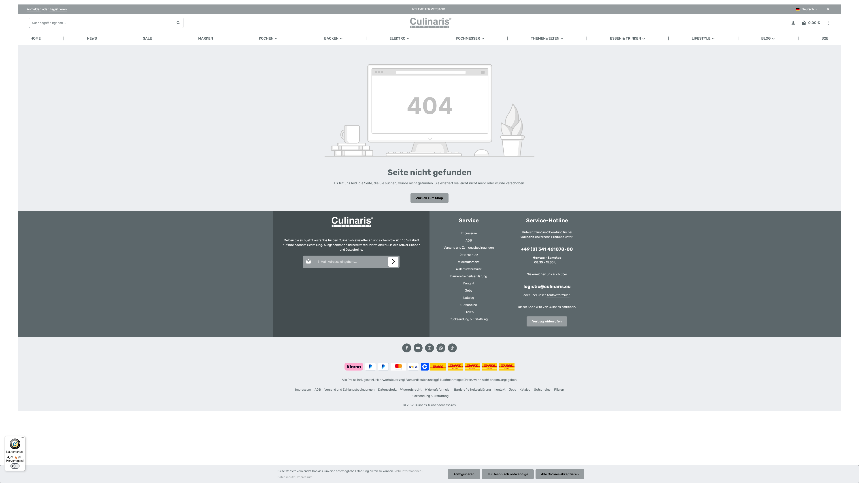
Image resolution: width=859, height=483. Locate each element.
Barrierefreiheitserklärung (468, 276)
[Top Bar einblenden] (828, 23)
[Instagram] (429, 347)
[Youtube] (418, 347)
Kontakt (468, 283)
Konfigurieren (463, 474)
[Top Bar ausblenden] (828, 9)
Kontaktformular (558, 295)
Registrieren (58, 9)
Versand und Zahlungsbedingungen (469, 248)
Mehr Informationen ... (409, 471)
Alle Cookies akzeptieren (560, 474)
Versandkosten (416, 380)
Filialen (469, 312)
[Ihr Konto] (793, 23)
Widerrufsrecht (468, 262)
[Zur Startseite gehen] (429, 22)
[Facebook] (406, 347)
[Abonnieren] (393, 262)
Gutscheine (468, 305)
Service (469, 220)
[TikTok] (452, 347)
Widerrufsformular (468, 269)
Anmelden (34, 9)
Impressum (469, 233)
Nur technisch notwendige (507, 474)
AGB (469, 240)
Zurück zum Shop (429, 198)
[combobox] (101, 23)
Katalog (468, 298)
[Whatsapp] (440, 347)
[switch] (15, 466)
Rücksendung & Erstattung (469, 319)
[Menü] (22, 438)
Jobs (468, 290)
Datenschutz (468, 255)
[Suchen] (178, 23)
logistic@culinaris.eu (547, 286)
